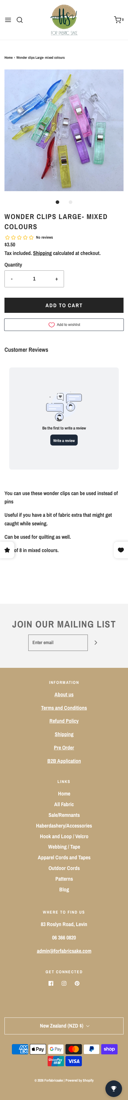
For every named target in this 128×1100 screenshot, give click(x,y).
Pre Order (64, 747)
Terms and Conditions (64, 707)
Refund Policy (64, 721)
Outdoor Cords (64, 868)
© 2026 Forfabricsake (49, 1080)
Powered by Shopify (79, 1080)
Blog (64, 889)
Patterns (64, 878)
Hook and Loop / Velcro (64, 836)
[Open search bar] (22, 20)
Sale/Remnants (64, 815)
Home (8, 57)
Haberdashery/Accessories (64, 825)
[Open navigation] (8, 20)
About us (64, 694)
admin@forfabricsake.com (64, 951)
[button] (64, 130)
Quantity (13, 264)
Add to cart (64, 305)
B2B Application (64, 761)
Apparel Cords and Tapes (64, 857)
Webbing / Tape (64, 846)
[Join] (96, 643)
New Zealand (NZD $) (62, 1025)
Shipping (42, 253)
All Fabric (64, 804)
